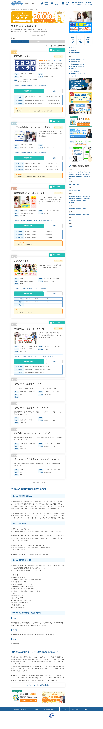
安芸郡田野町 (86, 174)
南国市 (84, 208)
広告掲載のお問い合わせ (20, 709)
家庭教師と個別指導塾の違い (78, 64)
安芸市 (70, 178)
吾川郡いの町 (72, 172)
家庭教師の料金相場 (75, 61)
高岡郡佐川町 (79, 196)
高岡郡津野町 (72, 198)
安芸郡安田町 (87, 176)
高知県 (31, 9)
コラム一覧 (73, 76)
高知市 (74, 184)
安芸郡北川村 (72, 174)
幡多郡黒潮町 (79, 214)
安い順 (38, 41)
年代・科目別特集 (75, 71)
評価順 (56, 41)
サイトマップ (35, 709)
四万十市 (71, 190)
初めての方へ (74, 47)
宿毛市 (75, 190)
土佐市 (84, 200)
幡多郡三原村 (86, 214)
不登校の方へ (74, 68)
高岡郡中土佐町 (79, 198)
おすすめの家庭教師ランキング (78, 59)
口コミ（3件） (59, 60)
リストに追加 (56, 50)
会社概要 (64, 709)
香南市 (78, 184)
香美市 (70, 184)
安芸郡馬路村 (87, 172)
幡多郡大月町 (72, 214)
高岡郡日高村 (87, 198)
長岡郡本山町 (79, 208)
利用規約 (87, 709)
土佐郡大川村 (72, 200)
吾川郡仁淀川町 (79, 172)
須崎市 (79, 190)
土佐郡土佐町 (79, 200)
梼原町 (70, 226)
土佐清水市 (71, 202)
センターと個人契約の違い (77, 66)
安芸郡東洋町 (72, 176)
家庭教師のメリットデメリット (78, 73)
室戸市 (70, 220)
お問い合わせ (75, 709)
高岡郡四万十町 (86, 196)
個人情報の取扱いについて (50, 709)
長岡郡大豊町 (72, 208)
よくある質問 (74, 50)
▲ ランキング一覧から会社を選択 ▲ (38, 685)
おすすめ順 (20, 41)
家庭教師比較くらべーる (16, 9)
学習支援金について (75, 52)
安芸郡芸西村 (79, 174)
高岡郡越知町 (72, 196)
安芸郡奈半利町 (79, 176)
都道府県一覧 (26, 9)
